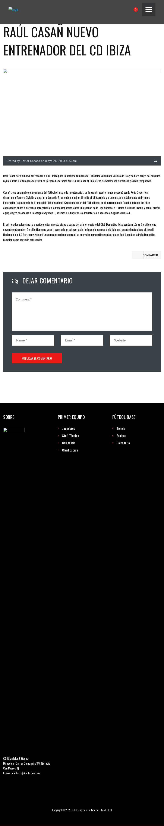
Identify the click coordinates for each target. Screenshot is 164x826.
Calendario (68, 442)
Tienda (121, 428)
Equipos (121, 435)
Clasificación (70, 450)
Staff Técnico (70, 435)
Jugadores (68, 428)
